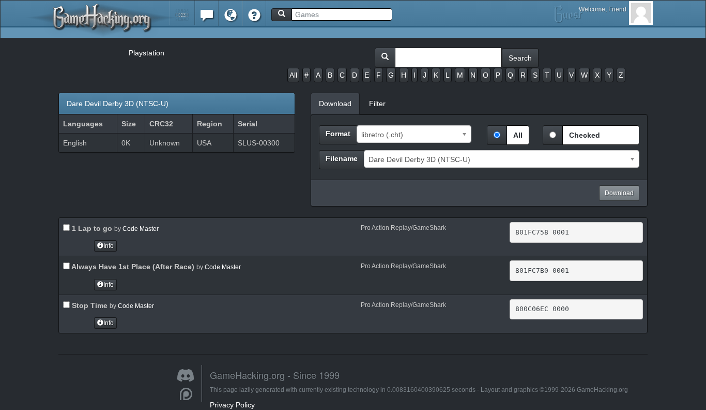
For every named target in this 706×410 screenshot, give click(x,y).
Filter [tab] (377, 103)
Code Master (140, 228)
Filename (342, 158)
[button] (182, 13)
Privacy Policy (232, 405)
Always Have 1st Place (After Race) (132, 266)
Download (619, 193)
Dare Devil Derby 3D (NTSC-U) (117, 103)
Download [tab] (335, 103)
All (293, 75)
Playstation (146, 53)
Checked (584, 135)
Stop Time (89, 305)
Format (338, 133)
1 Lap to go (91, 228)
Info (108, 246)
